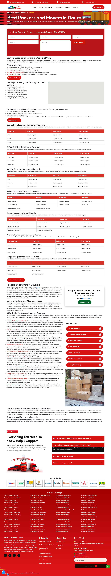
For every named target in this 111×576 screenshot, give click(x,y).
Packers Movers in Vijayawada (89, 517)
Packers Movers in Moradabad (12, 524)
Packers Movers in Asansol (11, 531)
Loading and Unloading (45, 563)
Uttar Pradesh (21, 12)
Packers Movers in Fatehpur (37, 519)
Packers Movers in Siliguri (87, 531)
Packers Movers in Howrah (88, 514)
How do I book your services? (63, 456)
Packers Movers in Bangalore (63, 495)
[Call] (3, 572)
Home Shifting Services (45, 541)
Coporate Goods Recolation (77, 334)
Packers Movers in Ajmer (36, 531)
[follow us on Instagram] (5, 555)
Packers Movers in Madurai (88, 519)
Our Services (58, 7)
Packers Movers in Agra (36, 507)
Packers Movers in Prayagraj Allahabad (40, 495)
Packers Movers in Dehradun (88, 529)
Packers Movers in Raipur (10, 522)
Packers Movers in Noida (36, 526)
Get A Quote (97, 7)
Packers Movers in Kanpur (88, 500)
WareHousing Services (75, 359)
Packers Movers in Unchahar (11, 517)
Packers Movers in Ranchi (62, 514)
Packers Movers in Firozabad (37, 529)
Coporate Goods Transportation (43, 549)
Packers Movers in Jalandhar (37, 524)
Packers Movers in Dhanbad (63, 512)
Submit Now (78, 42)
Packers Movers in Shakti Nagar (12, 512)
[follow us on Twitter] (18, 555)
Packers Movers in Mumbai (11, 495)
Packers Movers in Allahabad (37, 514)
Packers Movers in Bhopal (10, 505)
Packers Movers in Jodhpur (11, 519)
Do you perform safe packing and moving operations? (72, 438)
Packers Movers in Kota (36, 522)
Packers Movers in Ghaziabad (89, 505)
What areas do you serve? (62, 463)
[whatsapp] (108, 566)
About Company (60, 541)
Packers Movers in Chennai (37, 497)
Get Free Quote (13, 120)
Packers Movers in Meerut (11, 510)
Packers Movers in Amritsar (88, 512)
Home (34, 7)
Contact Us (75, 7)
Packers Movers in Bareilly (88, 522)
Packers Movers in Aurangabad (38, 512)
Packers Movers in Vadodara (63, 505)
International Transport (45, 553)
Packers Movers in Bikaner (11, 526)
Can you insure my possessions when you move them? (71, 445)
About (40, 7)
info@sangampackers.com (17, 2)
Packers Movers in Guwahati (63, 522)
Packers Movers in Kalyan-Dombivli (65, 510)
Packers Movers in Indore (62, 502)
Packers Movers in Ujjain (62, 531)
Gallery (67, 7)
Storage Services (43, 560)
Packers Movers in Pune (10, 500)
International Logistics (75, 340)
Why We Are (59, 545)
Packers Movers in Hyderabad (89, 495)
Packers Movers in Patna (36, 505)
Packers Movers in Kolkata (62, 497)
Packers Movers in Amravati (88, 524)
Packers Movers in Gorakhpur (37, 502)
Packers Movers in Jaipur (36, 500)
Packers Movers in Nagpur (11, 502)
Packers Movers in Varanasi (88, 510)
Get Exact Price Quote (14, 280)
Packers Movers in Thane (87, 502)
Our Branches (48, 7)
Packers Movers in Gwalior (62, 517)
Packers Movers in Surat (87, 497)
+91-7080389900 (90, 2)
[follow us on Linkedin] (14, 555)
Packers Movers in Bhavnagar (63, 529)
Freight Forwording (74, 353)
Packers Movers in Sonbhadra (37, 510)
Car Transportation (74, 328)
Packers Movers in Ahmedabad (12, 497)
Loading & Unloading (74, 365)
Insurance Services (74, 347)
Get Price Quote (13, 78)
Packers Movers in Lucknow (63, 500)
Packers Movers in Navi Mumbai (12, 514)
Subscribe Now (89, 566)
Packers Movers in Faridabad (89, 507)
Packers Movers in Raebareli (37, 517)
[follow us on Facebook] (9, 555)
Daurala (31, 12)
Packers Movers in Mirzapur (63, 524)
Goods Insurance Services (45, 556)
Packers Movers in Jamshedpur (64, 526)
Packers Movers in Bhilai (87, 526)
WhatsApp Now (84, 302)
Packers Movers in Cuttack (11, 529)
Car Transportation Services (46, 545)
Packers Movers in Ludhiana (11, 507)
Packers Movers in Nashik (62, 507)
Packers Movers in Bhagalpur (63, 519)
